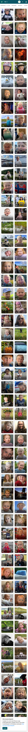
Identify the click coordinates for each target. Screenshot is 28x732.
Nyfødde (14, 5)
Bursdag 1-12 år (5, 5)
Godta (4, 728)
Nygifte (20, 5)
